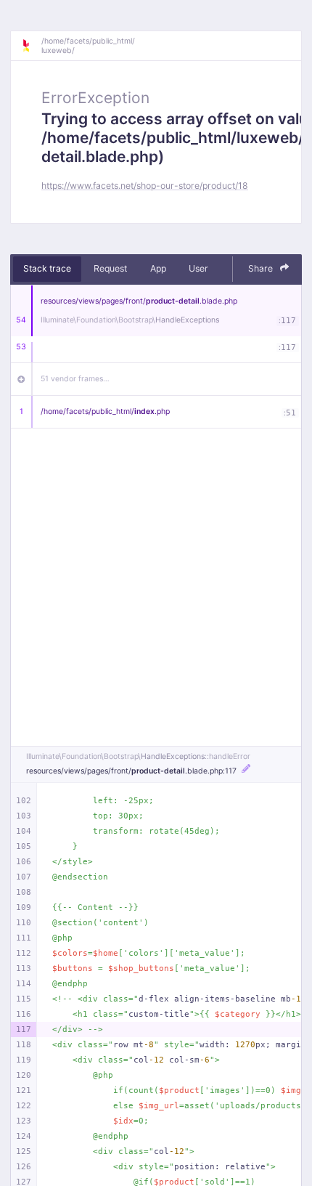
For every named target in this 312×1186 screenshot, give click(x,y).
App (158, 268)
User (198, 268)
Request (110, 268)
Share (261, 268)
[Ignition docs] (31, 45)
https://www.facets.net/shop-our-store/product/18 (144, 185)
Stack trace (47, 268)
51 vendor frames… (75, 378)
